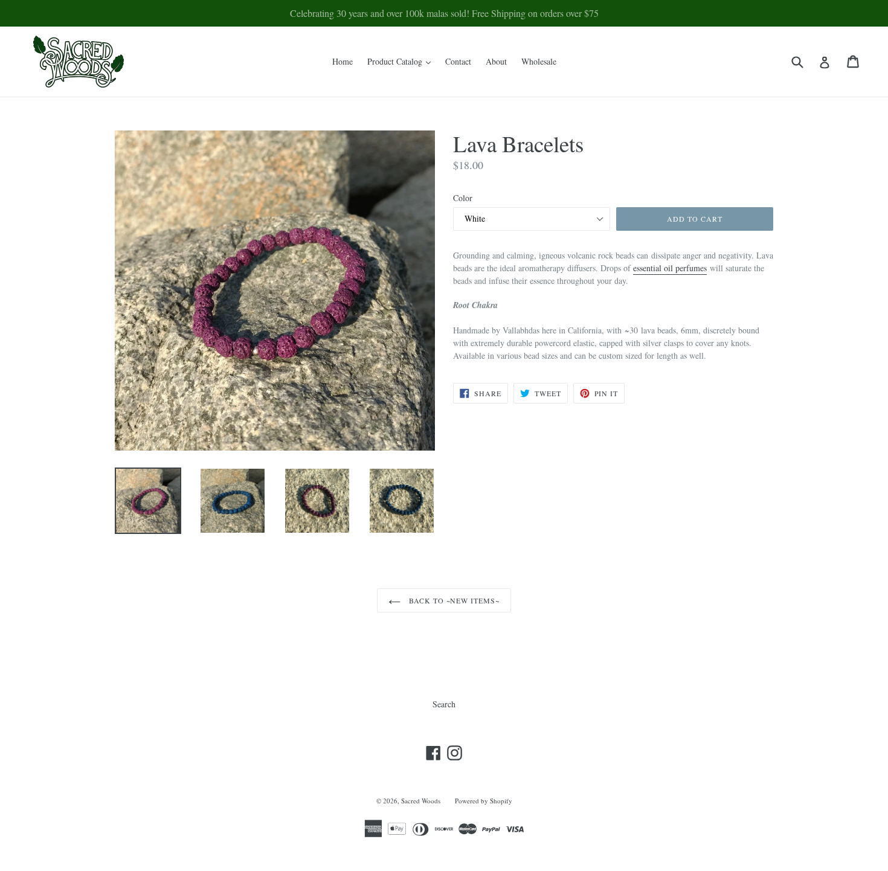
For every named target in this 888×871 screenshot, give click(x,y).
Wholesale (538, 61)
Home (342, 61)
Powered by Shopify (483, 800)
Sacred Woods (420, 800)
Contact (458, 61)
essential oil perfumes (670, 268)
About (496, 61)
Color (462, 198)
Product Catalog (402, 61)
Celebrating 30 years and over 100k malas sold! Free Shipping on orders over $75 (444, 13)
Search (444, 704)
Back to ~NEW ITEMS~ (453, 600)
